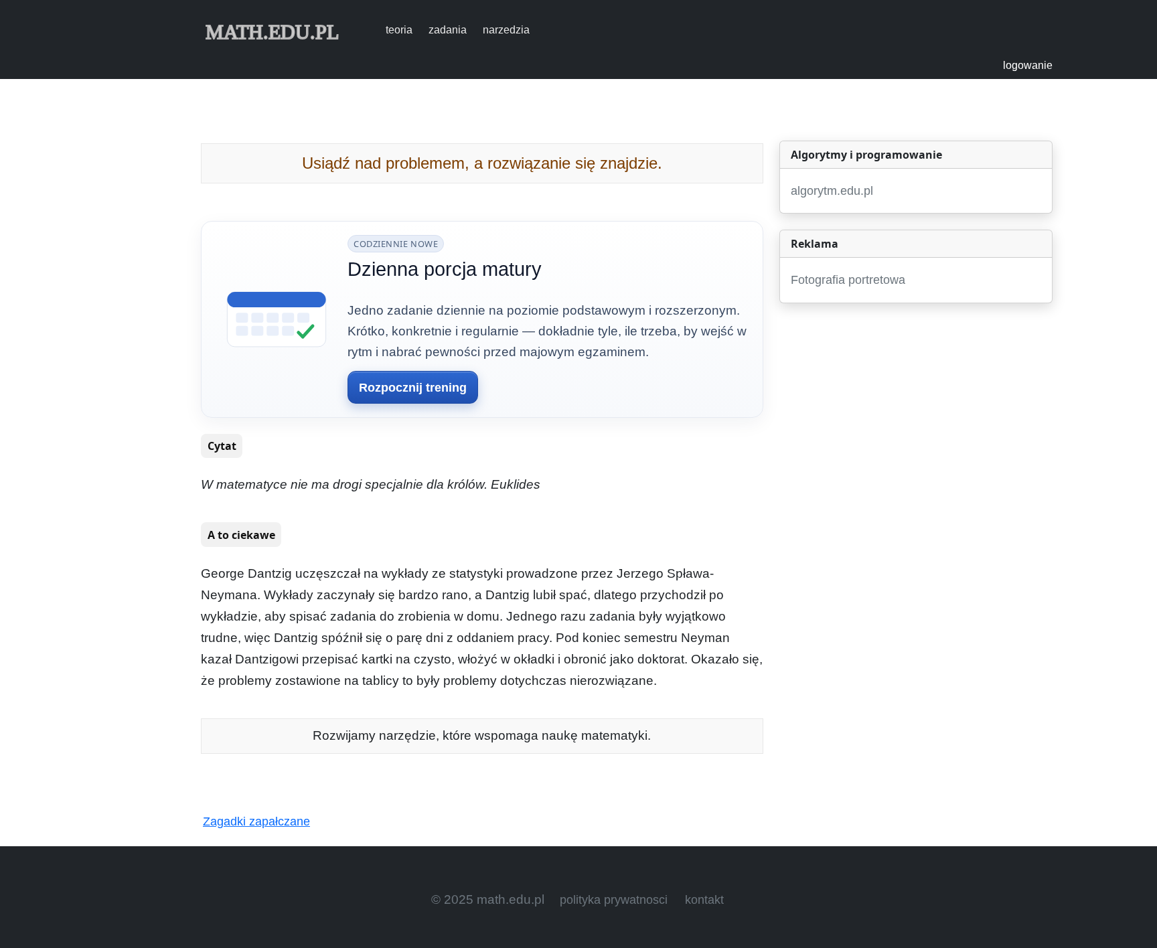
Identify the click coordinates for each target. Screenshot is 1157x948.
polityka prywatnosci (614, 899)
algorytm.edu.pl (832, 191)
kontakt (704, 899)
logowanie (1028, 65)
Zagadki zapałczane (256, 821)
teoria (399, 29)
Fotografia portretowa (848, 280)
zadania (448, 29)
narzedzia (506, 29)
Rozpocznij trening (413, 387)
